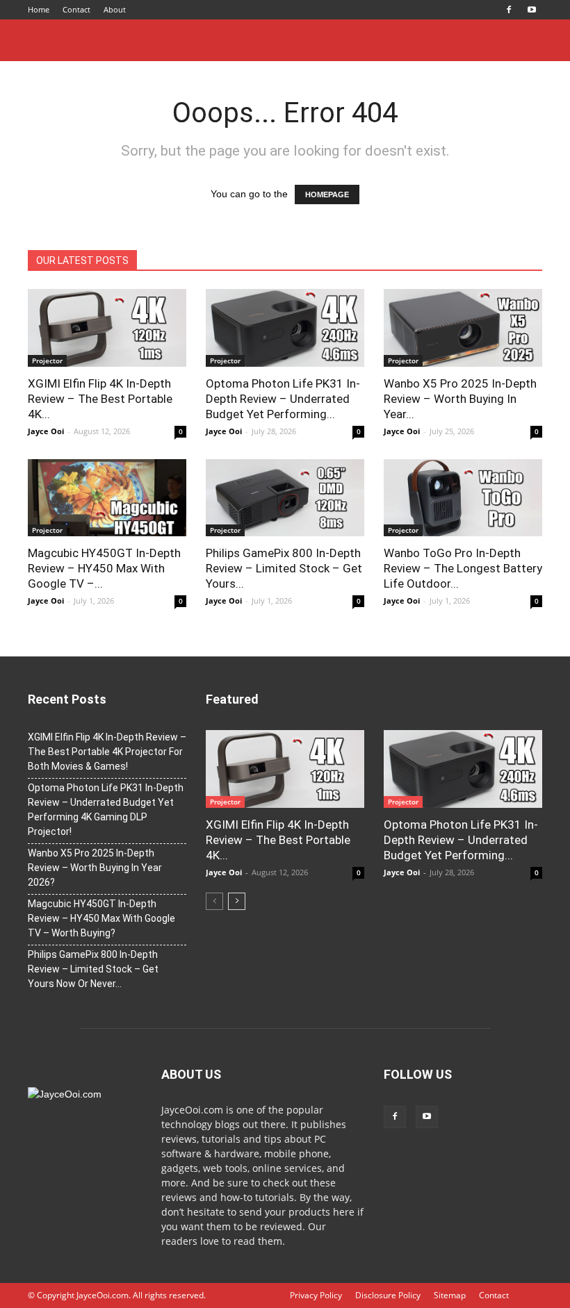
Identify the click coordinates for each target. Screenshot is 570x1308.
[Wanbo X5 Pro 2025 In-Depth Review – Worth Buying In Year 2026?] (463, 328)
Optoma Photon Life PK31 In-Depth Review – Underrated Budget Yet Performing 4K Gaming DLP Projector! (106, 809)
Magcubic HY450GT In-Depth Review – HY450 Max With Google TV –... (104, 568)
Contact (76, 9)
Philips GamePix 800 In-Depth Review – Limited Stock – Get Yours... (284, 568)
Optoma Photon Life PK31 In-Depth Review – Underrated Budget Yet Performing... (283, 398)
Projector (47, 360)
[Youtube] (531, 9)
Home (38, 9)
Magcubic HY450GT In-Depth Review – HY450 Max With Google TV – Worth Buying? (101, 918)
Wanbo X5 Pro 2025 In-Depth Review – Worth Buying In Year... (460, 398)
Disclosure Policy (388, 1295)
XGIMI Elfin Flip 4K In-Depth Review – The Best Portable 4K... (100, 398)
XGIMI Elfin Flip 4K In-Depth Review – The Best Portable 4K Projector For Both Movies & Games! (107, 751)
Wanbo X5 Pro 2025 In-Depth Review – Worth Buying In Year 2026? (95, 867)
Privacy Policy (316, 1295)
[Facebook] (508, 9)
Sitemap (450, 1295)
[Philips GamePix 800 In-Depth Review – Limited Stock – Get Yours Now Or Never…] (285, 498)
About (115, 9)
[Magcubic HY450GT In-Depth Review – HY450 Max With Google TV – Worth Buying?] (107, 498)
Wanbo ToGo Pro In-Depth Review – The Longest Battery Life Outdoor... (463, 568)
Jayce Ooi (46, 431)
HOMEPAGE (327, 194)
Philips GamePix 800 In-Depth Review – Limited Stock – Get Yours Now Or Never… (93, 969)
